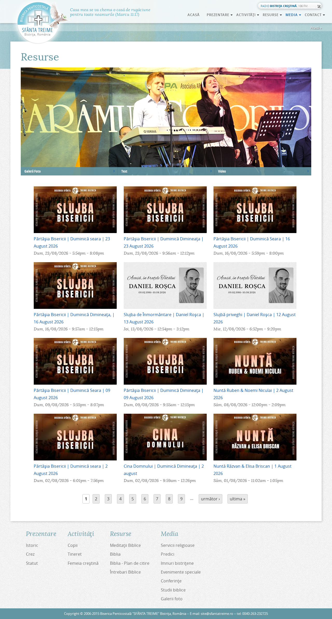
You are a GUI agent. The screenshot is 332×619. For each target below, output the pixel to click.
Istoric (32, 545)
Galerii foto (172, 599)
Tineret (75, 554)
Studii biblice (173, 590)
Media (294, 14)
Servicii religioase (178, 545)
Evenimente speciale (181, 572)
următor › (210, 499)
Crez (30, 554)
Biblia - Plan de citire (129, 563)
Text (124, 171)
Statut (32, 563)
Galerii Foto (32, 171)
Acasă (194, 14)
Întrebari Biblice (125, 572)
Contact (315, 14)
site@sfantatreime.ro (217, 613)
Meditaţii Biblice (125, 545)
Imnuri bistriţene (177, 563)
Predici (167, 554)
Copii (73, 545)
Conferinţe (171, 581)
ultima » (237, 499)
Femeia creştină (83, 563)
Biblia (115, 554)
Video (222, 171)
